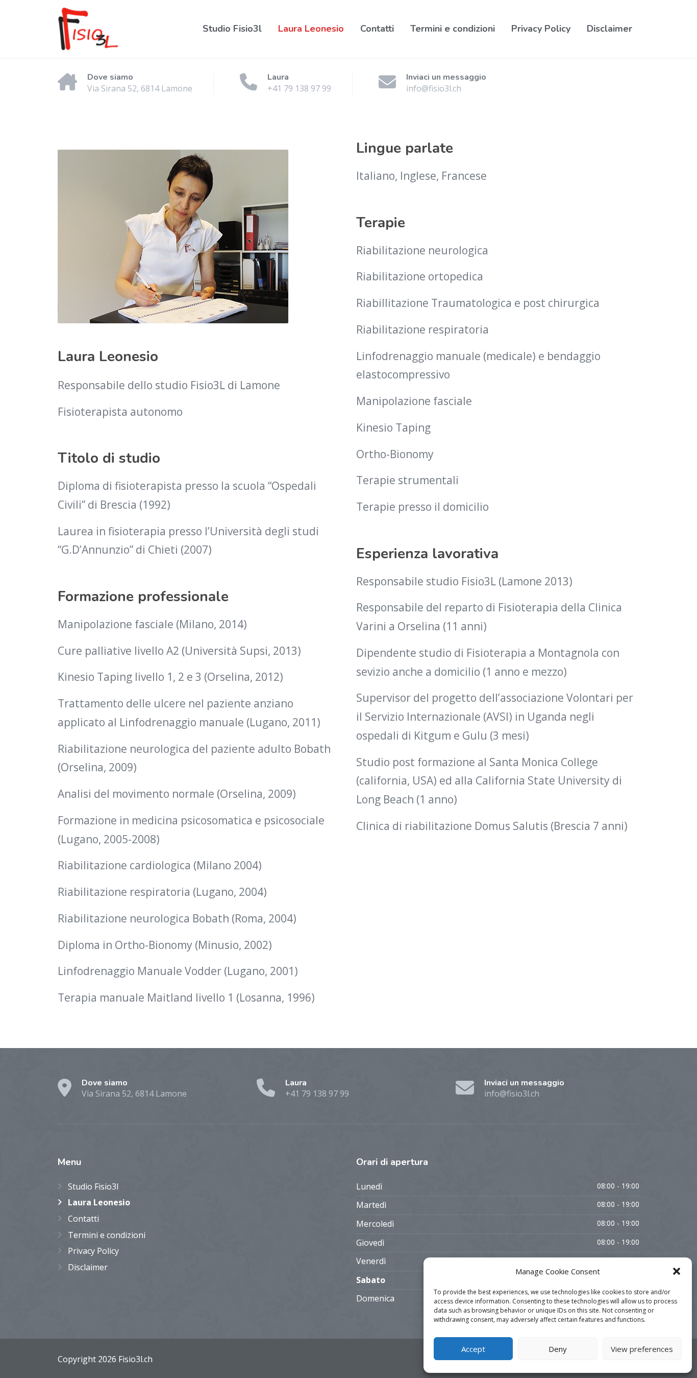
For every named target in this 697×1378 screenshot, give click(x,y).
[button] (676, 1271)
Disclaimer (609, 28)
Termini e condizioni (452, 28)
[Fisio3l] (88, 29)
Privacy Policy (540, 28)
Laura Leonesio (311, 28)
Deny (558, 1349)
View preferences (642, 1349)
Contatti (377, 28)
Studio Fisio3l (232, 28)
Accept (473, 1349)
